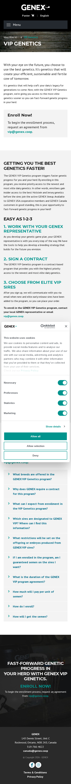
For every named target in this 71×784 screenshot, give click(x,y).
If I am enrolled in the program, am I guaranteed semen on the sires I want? (36, 562)
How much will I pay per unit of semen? (33, 594)
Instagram (38, 765)
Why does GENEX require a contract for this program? (36, 491)
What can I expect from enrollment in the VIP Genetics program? (38, 506)
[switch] (62, 393)
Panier (26, 15)
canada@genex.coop (35, 750)
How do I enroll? (23, 606)
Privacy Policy (29, 370)
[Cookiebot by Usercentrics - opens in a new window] (45, 326)
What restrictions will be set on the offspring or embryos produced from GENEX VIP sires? (37, 542)
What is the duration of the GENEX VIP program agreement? (36, 579)
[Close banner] (66, 326)
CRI (35, 7)
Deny (35, 455)
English (44, 15)
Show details (53, 426)
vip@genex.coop (20, 132)
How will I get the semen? (30, 616)
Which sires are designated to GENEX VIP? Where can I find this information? (37, 523)
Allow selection (35, 445)
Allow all (35, 436)
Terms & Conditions (35, 772)
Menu (17, 25)
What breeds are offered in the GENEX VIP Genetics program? (33, 476)
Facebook (32, 765)
